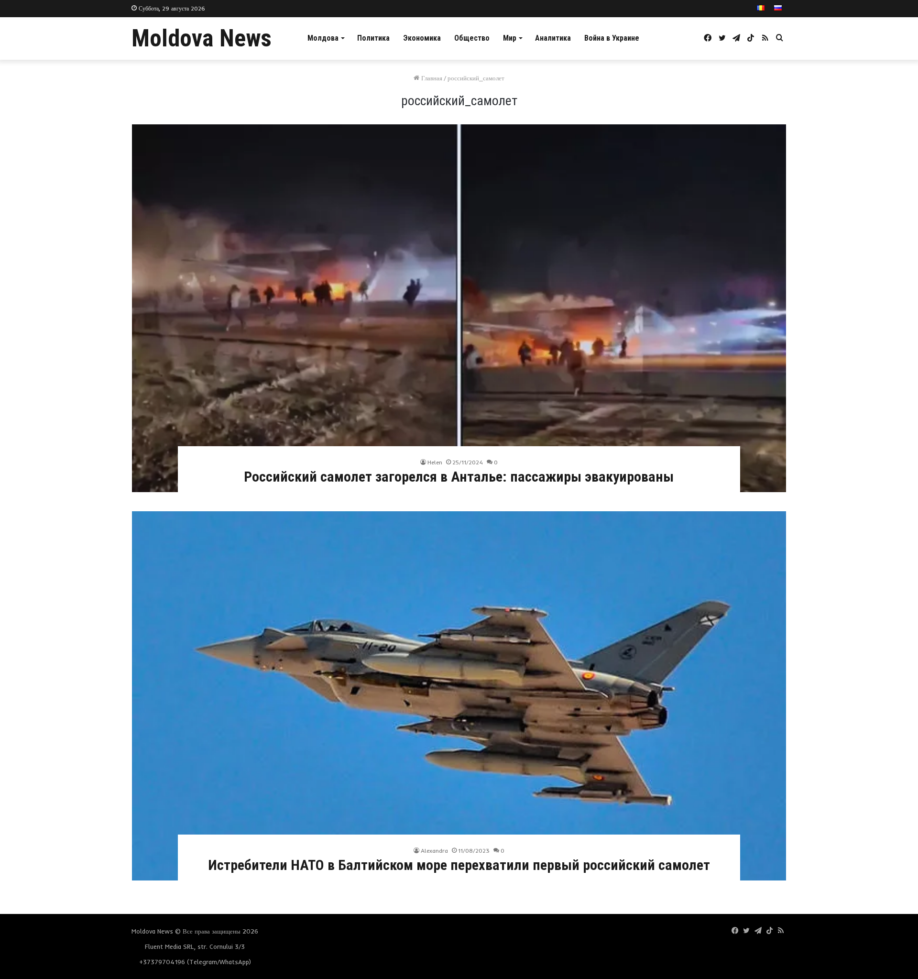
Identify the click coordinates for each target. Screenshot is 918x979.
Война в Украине (611, 38)
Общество (472, 38)
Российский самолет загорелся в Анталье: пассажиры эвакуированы (459, 476)
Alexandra (434, 850)
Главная (430, 78)
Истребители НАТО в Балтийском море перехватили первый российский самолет (459, 865)
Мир (509, 38)
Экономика (422, 38)
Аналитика (553, 38)
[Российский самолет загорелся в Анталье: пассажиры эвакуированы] (459, 308)
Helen (434, 462)
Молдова (323, 38)
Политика (373, 38)
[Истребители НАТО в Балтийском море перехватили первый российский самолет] (459, 695)
